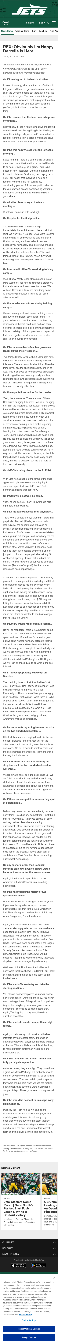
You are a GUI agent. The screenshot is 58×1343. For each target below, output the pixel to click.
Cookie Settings (29, 1320)
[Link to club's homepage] (6, 21)
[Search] (48, 23)
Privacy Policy (25, 1314)
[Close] (54, 1278)
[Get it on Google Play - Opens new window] (39, 1267)
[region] (29, 1308)
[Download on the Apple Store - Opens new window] (18, 1265)
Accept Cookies (29, 1337)
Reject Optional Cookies (29, 1329)
